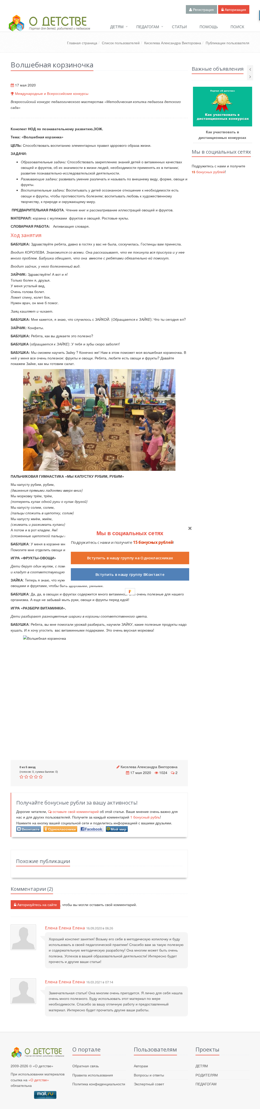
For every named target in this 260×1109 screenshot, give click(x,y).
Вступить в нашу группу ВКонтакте (130, 574)
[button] (130, 533)
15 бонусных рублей (153, 542)
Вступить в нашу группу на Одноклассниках (130, 558)
